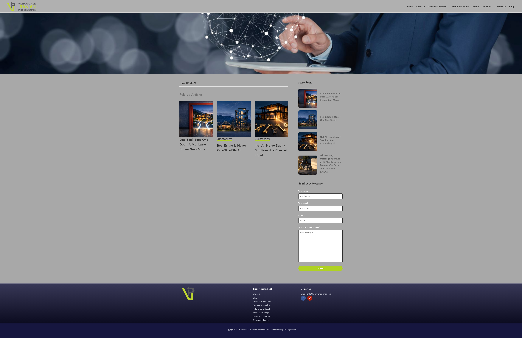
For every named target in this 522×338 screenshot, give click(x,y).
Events (476, 6)
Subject (301, 215)
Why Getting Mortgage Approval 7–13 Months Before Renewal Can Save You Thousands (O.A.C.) (330, 163)
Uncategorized (224, 139)
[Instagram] (309, 298)
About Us (420, 6)
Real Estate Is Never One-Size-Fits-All (231, 148)
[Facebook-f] (303, 298)
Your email (303, 203)
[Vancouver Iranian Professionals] (21, 6)
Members (486, 6)
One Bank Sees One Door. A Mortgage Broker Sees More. (193, 144)
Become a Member (437, 6)
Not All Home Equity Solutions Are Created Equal (271, 150)
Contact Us (500, 6)
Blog (511, 6)
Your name (303, 191)
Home (410, 6)
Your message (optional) (309, 227)
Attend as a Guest (460, 6)
